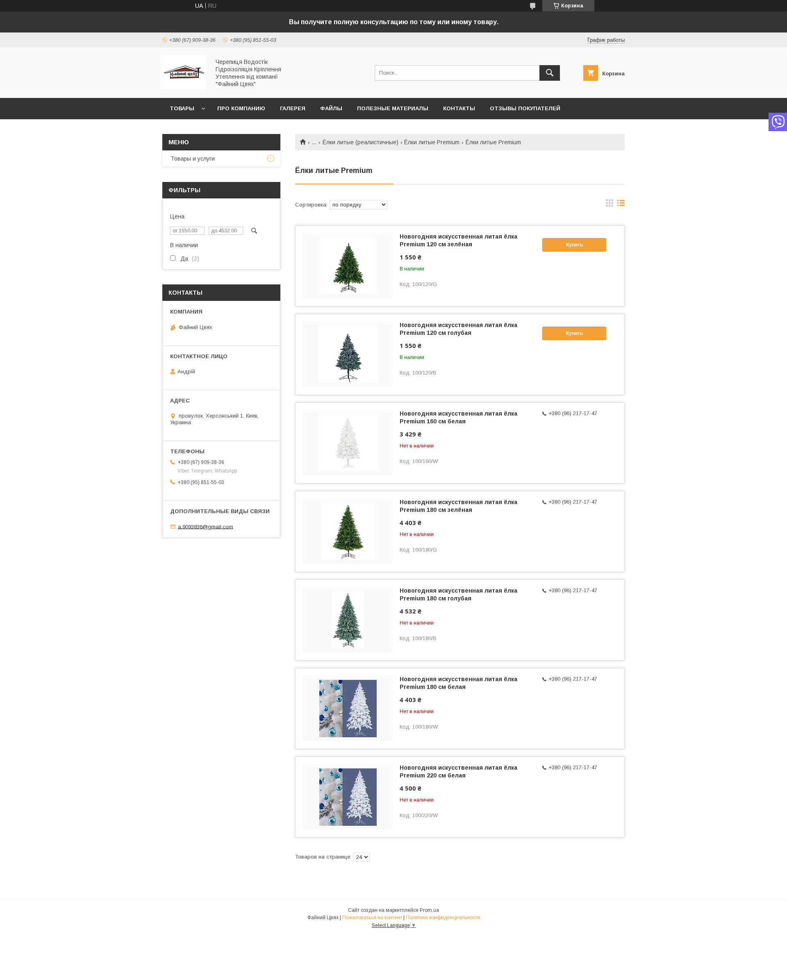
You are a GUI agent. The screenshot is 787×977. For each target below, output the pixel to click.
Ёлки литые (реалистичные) (360, 142)
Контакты (459, 108)
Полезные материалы (392, 108)
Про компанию (241, 108)
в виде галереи (609, 205)
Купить (574, 245)
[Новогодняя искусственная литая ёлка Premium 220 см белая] (348, 797)
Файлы (331, 108)
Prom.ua (429, 910)
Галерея (292, 108)
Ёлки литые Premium (431, 142)
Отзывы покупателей (525, 108)
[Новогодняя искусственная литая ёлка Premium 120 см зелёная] (348, 266)
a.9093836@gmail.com (205, 526)
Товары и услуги (193, 158)
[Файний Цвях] (184, 87)
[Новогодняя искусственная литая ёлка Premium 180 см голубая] (348, 620)
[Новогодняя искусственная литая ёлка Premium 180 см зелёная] (348, 531)
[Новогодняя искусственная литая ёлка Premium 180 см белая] (348, 708)
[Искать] (549, 73)
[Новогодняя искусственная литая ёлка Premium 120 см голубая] (348, 354)
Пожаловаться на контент (372, 917)
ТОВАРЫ (182, 108)
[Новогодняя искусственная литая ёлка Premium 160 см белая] (348, 443)
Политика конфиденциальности (443, 917)
